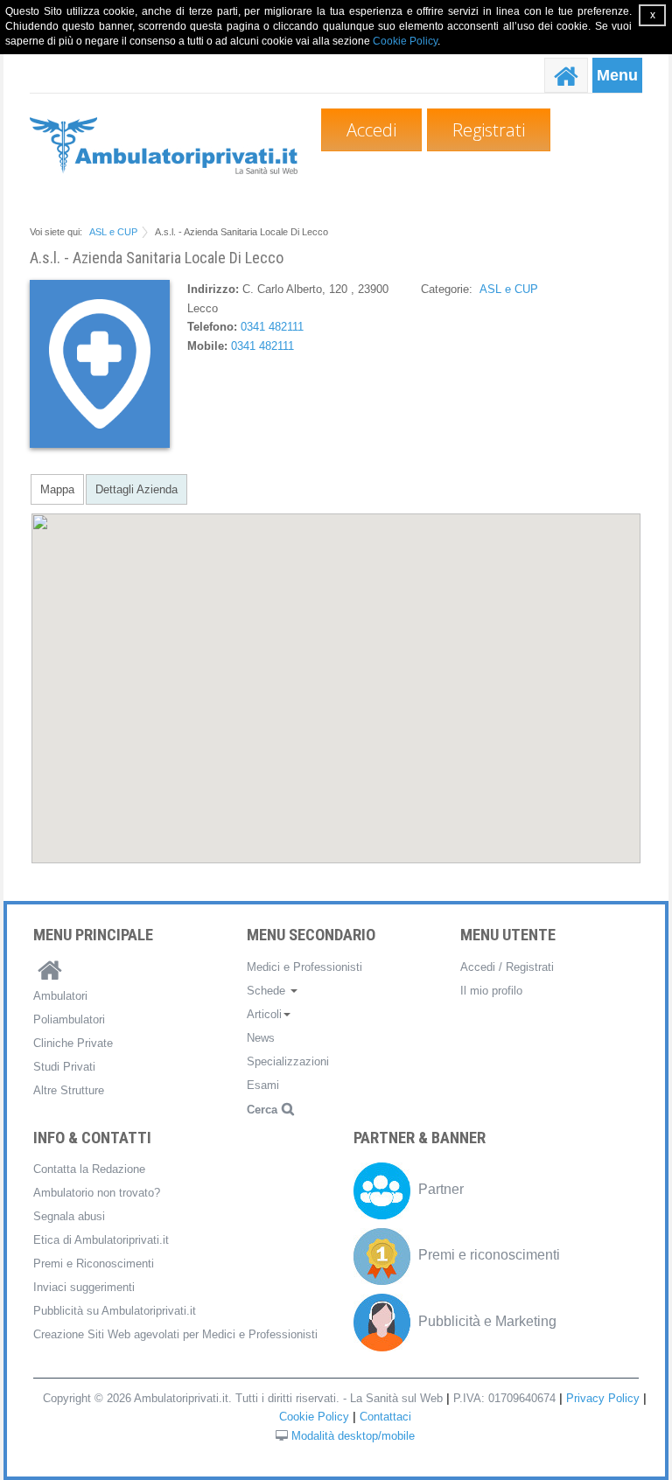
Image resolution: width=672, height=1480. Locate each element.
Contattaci (385, 1416)
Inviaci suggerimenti (84, 1287)
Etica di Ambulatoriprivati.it (101, 1239)
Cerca (262, 1109)
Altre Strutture (68, 1090)
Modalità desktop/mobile (353, 1435)
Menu (617, 75)
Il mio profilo (491, 990)
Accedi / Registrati (507, 967)
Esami (263, 1085)
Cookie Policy (405, 41)
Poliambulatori (69, 1019)
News (261, 1037)
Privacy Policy (603, 1398)
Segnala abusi (69, 1216)
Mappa (57, 489)
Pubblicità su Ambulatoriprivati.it (114, 1310)
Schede (268, 990)
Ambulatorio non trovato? (96, 1192)
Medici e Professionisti (304, 967)
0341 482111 (272, 326)
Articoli (264, 1014)
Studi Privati (64, 1066)
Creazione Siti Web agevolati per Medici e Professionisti (175, 1334)
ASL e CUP (113, 232)
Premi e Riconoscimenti (93, 1263)
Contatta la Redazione (89, 1169)
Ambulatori (60, 995)
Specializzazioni (288, 1061)
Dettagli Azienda (136, 489)
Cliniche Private (73, 1043)
